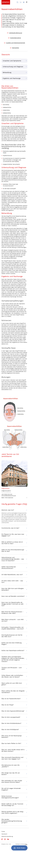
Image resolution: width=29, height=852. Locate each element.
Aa (20, 2)
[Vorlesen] (24, 2)
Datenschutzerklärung (7, 836)
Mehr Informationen (7, 497)
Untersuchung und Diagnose (13, 66)
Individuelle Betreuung (15, 33)
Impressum (4, 833)
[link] (5, 2)
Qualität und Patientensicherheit (15, 43)
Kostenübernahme (15, 37)
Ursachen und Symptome (12, 61)
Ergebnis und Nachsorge (12, 78)
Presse (3, 831)
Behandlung (7, 72)
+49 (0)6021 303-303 (6, 494)
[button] (27, 2)
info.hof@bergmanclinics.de (8, 495)
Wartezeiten (15, 47)
